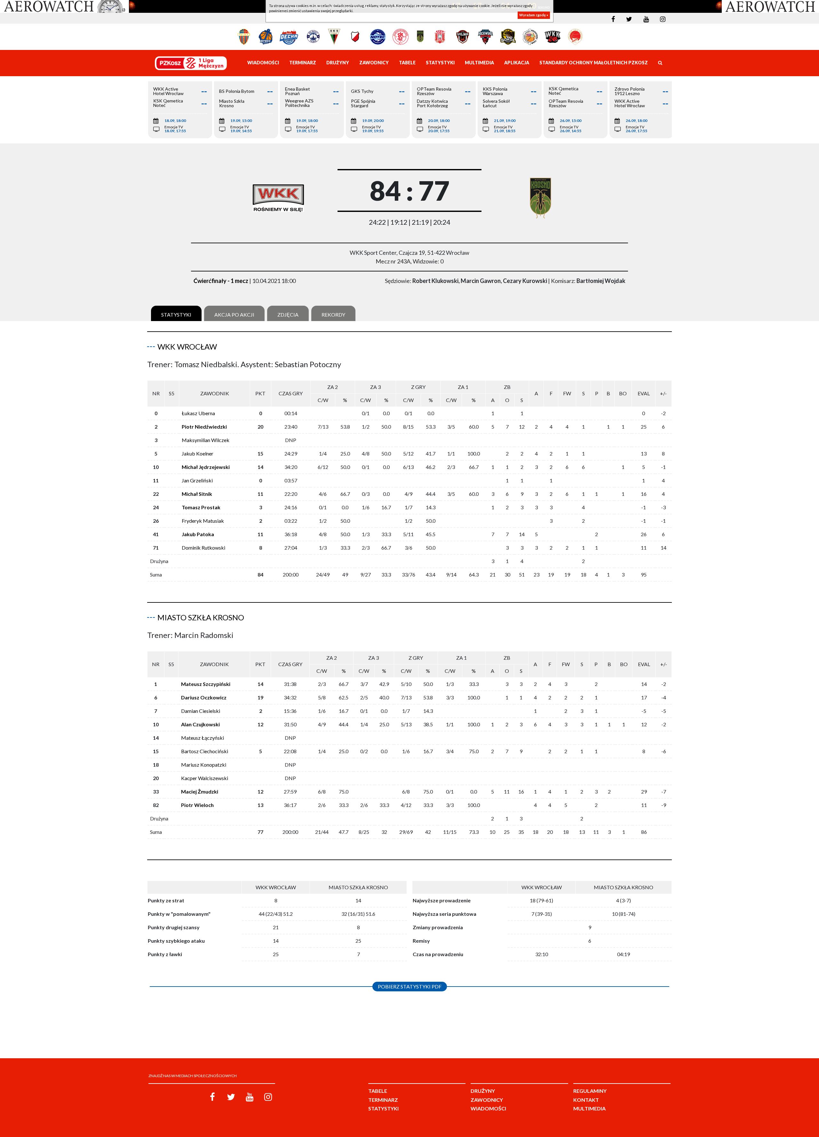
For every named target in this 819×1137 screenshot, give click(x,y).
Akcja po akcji (234, 314)
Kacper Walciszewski (204, 778)
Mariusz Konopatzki (203, 765)
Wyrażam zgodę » (533, 15)
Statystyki (176, 314)
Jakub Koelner (197, 453)
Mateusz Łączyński (202, 738)
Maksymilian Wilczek (205, 440)
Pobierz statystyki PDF (409, 986)
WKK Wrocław (187, 346)
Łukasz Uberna (198, 413)
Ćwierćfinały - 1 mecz (221, 280)
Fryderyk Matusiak (203, 521)
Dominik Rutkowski (203, 547)
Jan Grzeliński (197, 480)
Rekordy (333, 314)
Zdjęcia (287, 314)
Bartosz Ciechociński (204, 751)
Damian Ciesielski (200, 711)
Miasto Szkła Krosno (200, 617)
